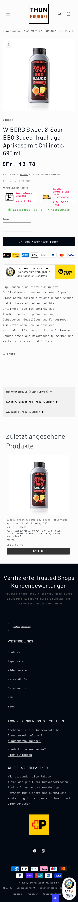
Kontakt (14, 652)
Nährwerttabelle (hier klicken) (29, 391)
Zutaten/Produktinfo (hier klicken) (32, 401)
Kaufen (38, 551)
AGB (10, 697)
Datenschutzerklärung (53, 888)
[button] (8, 13)
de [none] (55, 897)
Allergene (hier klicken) (25, 411)
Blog (11, 706)
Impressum (15, 661)
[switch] (69, 896)
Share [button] (11, 353)
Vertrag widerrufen (22, 627)
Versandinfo (17, 679)
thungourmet (37, 883)
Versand (24, 174)
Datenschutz (17, 688)
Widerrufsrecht (20, 670)
